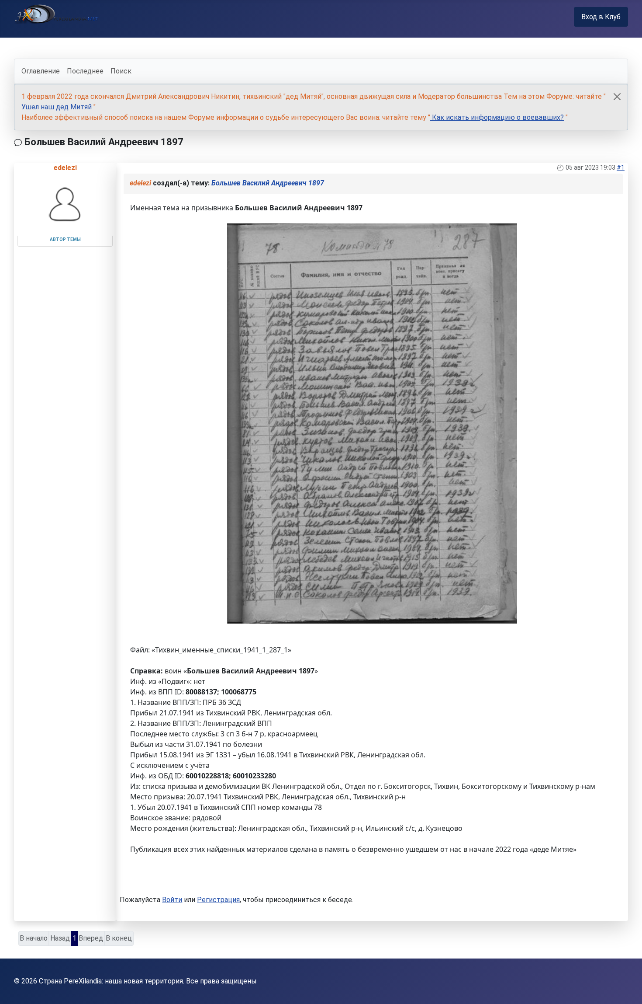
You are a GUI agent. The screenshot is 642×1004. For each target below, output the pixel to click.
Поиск (120, 71)
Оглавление (40, 71)
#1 (621, 167)
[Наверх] (626, 988)
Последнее (85, 71)
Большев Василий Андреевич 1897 (267, 183)
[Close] (617, 96)
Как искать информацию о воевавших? (497, 117)
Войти (172, 900)
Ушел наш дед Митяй (56, 107)
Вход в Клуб (601, 17)
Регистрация (218, 900)
